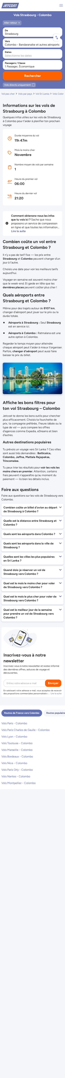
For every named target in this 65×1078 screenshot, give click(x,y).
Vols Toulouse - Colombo (16, 743)
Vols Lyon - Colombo (14, 736)
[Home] (10, 5)
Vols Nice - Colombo (14, 763)
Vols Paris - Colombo (14, 723)
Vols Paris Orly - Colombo (17, 769)
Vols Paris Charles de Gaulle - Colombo (25, 730)
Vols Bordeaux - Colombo (17, 756)
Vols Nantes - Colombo (15, 776)
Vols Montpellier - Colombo (18, 783)
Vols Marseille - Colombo (16, 749)
